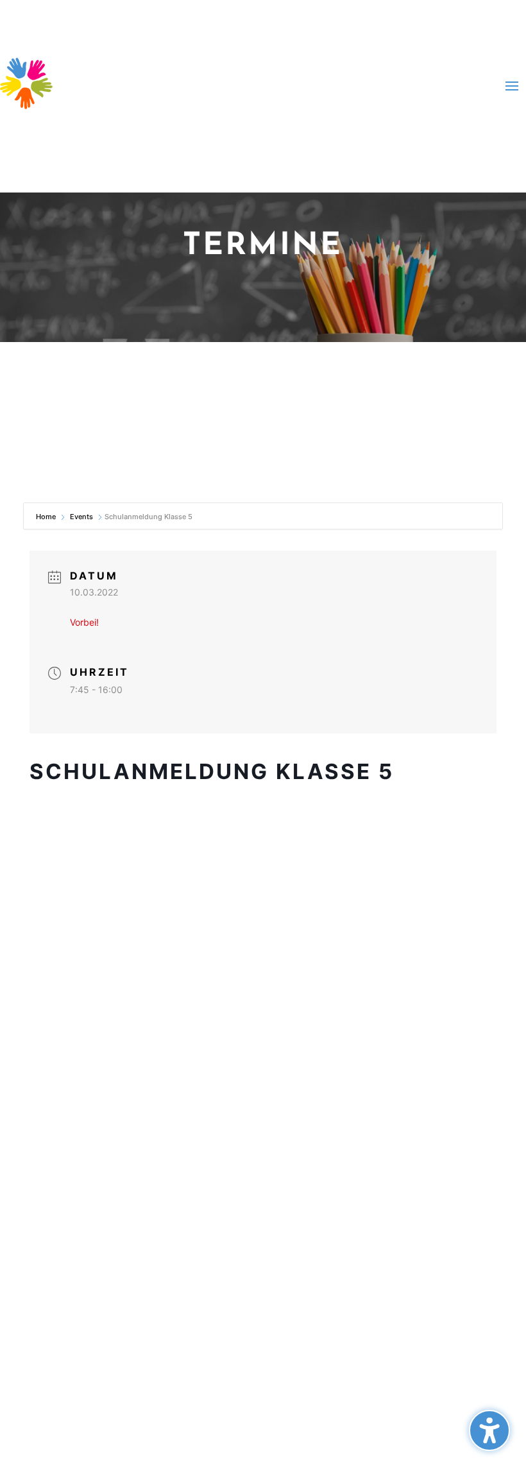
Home (47, 516)
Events (81, 516)
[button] (489, 1430)
